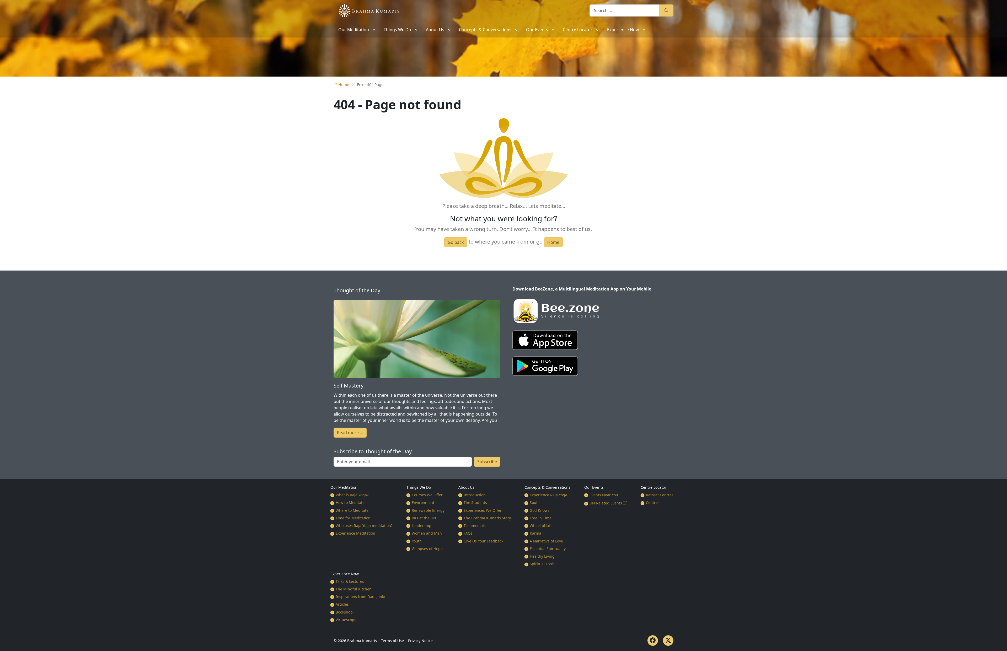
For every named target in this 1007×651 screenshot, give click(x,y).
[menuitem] (356, 29)
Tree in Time (540, 517)
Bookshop (344, 612)
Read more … (350, 432)
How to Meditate (350, 502)
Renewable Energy (428, 510)
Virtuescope (346, 619)
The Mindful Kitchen (354, 589)
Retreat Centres (659, 494)
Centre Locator (653, 487)
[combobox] (624, 10)
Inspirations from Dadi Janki (360, 596)
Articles (342, 604)
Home (343, 84)
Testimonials (475, 525)
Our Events (594, 487)
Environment (423, 502)
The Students (475, 502)
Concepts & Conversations (547, 487)
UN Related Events (606, 503)
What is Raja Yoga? (352, 494)
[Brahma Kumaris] (366, 10)
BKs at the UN (424, 517)
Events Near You (604, 494)
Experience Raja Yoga (548, 494)
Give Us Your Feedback (483, 541)
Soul (533, 502)
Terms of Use (392, 640)
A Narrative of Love (546, 541)
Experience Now (344, 573)
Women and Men (427, 533)
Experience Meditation (355, 533)
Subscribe (487, 462)
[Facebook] (652, 640)
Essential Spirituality (548, 548)
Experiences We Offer (483, 510)
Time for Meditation (353, 517)
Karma (535, 533)
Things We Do (418, 487)
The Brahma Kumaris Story (487, 517)
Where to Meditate (352, 510)
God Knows (539, 510)
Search (666, 10)
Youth (417, 541)
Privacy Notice (420, 640)
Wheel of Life (541, 525)
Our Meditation (343, 487)
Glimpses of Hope (427, 548)
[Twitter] (668, 640)
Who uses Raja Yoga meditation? (364, 525)
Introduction (475, 494)
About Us (466, 487)
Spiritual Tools (542, 563)
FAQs (468, 533)
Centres (653, 502)
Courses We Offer (427, 494)
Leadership (421, 525)
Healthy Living (542, 556)
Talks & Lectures (350, 581)
